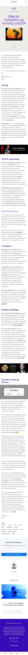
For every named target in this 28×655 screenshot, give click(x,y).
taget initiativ (16, 253)
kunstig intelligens (5, 533)
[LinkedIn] (5, 653)
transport (3, 529)
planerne (22, 298)
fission (2, 527)
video (21, 135)
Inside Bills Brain (10, 120)
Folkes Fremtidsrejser (17, 358)
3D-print (16, 527)
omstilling (3, 531)
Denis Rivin (14, 571)
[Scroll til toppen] (23, 653)
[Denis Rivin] (14, 566)
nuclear (10, 524)
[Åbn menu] (2, 2)
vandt (17, 178)
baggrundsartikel (12, 116)
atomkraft (3, 524)
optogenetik (9, 527)
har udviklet (11, 191)
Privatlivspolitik (14, 645)
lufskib (21, 529)
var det (10, 340)
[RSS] (17, 638)
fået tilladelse (14, 106)
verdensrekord (20, 123)
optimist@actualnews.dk (16, 623)
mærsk (9, 529)
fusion (20, 524)
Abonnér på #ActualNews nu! (14, 554)
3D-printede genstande (10, 203)
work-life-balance (12, 531)
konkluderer (14, 315)
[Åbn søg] (26, 2)
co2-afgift (15, 529)
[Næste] (26, 595)
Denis (2, 78)
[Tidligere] (1, 595)
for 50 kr (23, 238)
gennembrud (11, 164)
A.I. (18, 533)
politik (13, 533)
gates (15, 524)
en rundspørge (18, 330)
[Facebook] (11, 653)
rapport (24, 313)
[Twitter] (17, 653)
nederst (21, 112)
